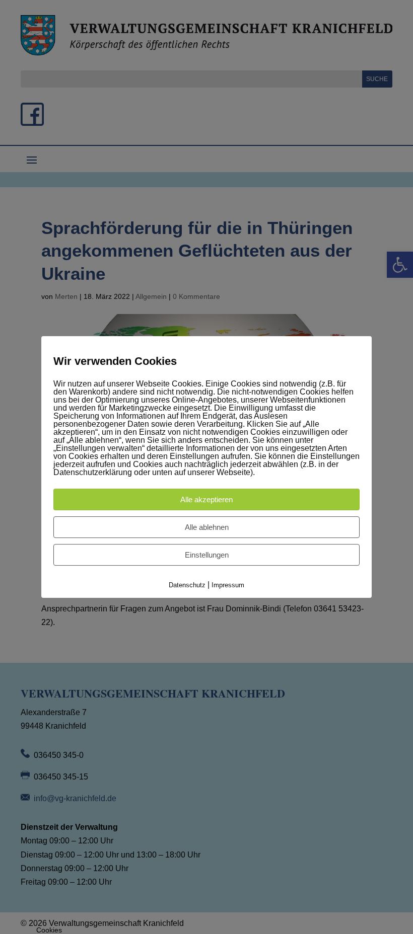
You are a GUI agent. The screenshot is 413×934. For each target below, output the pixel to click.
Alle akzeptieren (206, 499)
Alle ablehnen (207, 527)
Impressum (228, 585)
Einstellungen (207, 555)
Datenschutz (187, 585)
